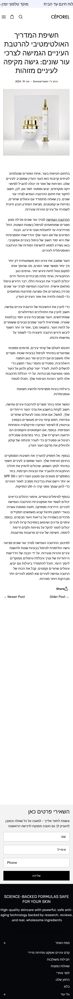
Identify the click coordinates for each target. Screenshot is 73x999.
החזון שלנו (63, 980)
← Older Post (60, 597)
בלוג (67, 986)
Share (60, 588)
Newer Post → (14, 597)
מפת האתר (62, 943)
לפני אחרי (63, 973)
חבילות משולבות (58, 959)
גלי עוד (65, 994)
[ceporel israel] (60, 17)
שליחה (36, 875)
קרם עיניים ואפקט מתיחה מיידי (49, 953)
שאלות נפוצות (60, 966)
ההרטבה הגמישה (58, 220)
